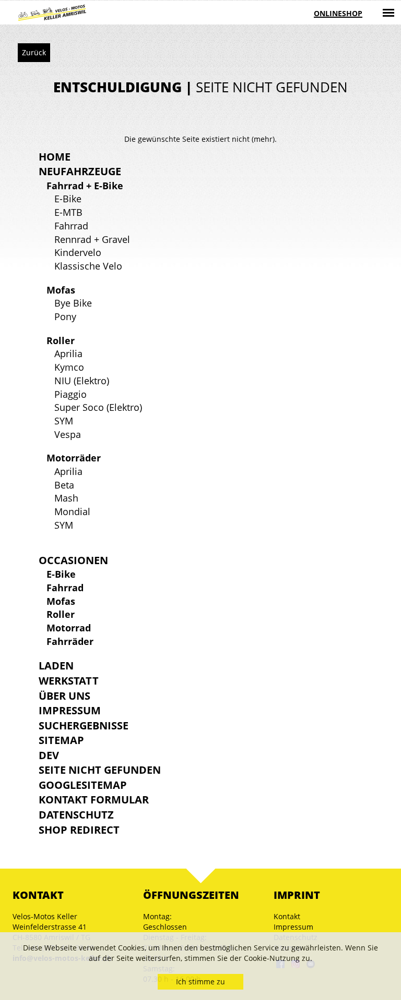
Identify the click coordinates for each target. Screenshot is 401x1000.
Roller (60, 340)
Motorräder (73, 458)
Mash (66, 498)
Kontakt (287, 916)
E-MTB (68, 212)
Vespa (67, 434)
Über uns (64, 696)
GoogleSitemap (83, 785)
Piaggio (70, 394)
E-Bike (67, 198)
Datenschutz (76, 815)
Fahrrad (71, 225)
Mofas (60, 290)
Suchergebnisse (83, 725)
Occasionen (73, 560)
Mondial (72, 511)
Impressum (70, 710)
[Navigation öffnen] (388, 13)
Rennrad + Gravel (92, 239)
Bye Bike (73, 303)
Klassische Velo (88, 266)
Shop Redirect (79, 830)
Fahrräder (69, 641)
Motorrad (68, 627)
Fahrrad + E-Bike (84, 185)
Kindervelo (77, 252)
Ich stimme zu (200, 981)
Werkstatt (69, 681)
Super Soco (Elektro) (98, 407)
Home (54, 157)
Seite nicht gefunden (100, 770)
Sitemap (61, 740)
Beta (64, 485)
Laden (56, 665)
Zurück (34, 52)
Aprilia (68, 353)
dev (49, 755)
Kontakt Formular (94, 799)
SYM (63, 420)
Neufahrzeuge (80, 171)
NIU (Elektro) (81, 380)
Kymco (69, 367)
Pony (65, 316)
